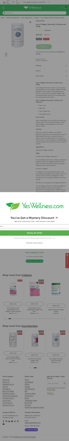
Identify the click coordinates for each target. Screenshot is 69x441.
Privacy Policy (53, 238)
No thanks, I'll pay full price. (34, 243)
